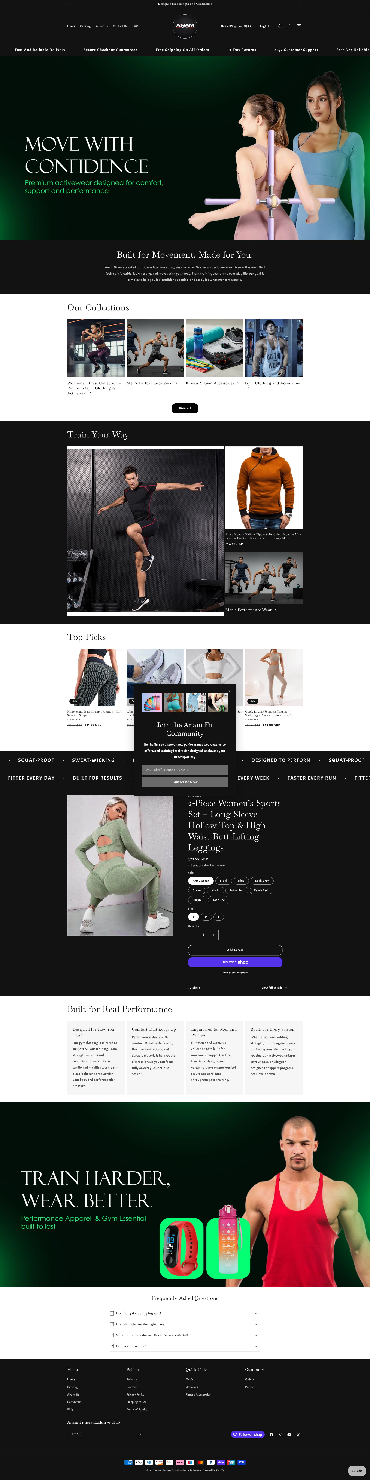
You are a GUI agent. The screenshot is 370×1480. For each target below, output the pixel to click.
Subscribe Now (185, 782)
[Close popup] (229, 691)
